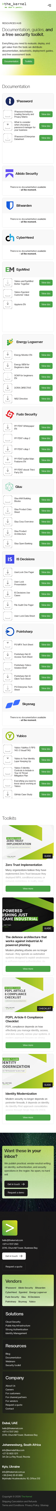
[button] (49, 5)
